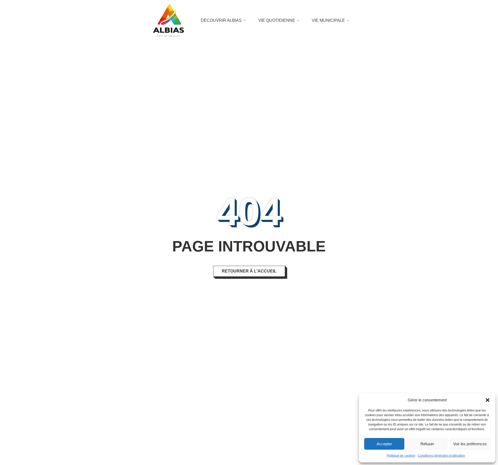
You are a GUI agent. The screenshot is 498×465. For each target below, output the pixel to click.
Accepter (384, 444)
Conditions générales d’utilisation (441, 455)
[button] (487, 400)
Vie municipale (328, 20)
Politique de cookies (401, 455)
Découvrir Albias (221, 20)
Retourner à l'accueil (249, 271)
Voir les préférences (470, 444)
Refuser (427, 444)
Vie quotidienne (276, 20)
